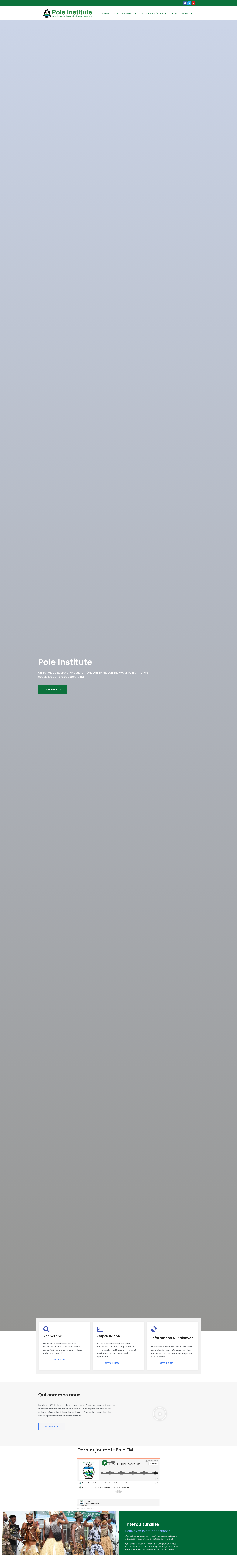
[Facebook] (185, 3)
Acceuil (105, 13)
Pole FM (80, 1508)
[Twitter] (189, 3)
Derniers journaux (89, 1508)
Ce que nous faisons (152, 13)
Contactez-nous (180, 13)
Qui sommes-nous (123, 13)
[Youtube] (193, 3)
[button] (160, 1414)
